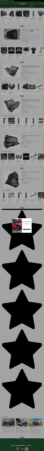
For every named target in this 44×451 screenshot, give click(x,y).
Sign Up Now (26, 229)
